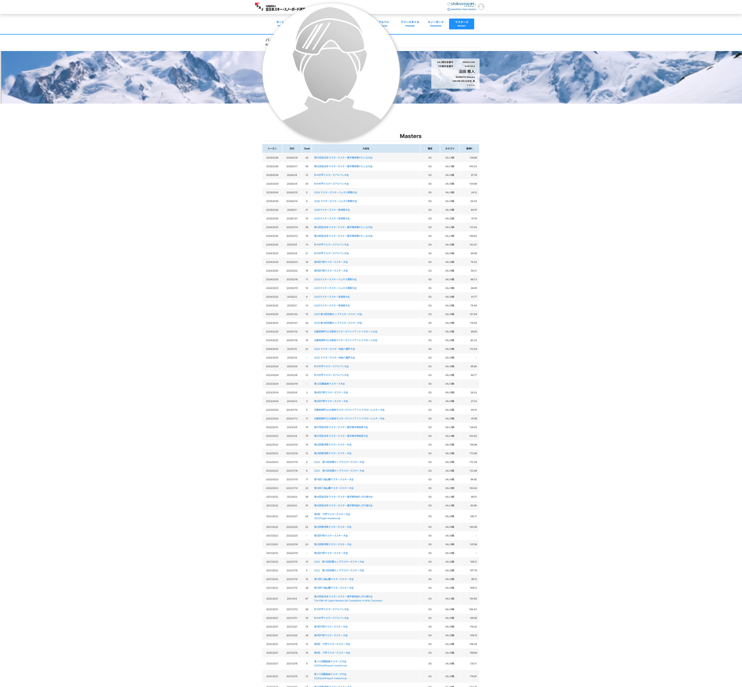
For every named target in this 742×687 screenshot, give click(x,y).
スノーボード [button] (436, 23)
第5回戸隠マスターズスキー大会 (331, 261)
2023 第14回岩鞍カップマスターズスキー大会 (339, 462)
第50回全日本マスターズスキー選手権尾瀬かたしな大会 (343, 157)
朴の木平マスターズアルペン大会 (331, 175)
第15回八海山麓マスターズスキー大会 (334, 579)
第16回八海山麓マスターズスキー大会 (334, 479)
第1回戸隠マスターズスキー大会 (331, 626)
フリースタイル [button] (410, 23)
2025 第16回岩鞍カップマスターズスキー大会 (338, 314)
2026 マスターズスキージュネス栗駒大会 (335, 192)
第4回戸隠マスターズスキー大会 (331, 392)
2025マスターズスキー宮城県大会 (332, 296)
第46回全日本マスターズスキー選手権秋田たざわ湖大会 (343, 496)
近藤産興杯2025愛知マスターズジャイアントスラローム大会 (345, 331)
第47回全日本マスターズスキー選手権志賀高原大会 (341, 427)
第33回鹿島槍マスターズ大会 (329, 383)
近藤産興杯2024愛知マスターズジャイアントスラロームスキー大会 (349, 409)
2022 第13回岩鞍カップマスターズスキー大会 (339, 561)
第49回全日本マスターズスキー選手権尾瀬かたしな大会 (343, 227)
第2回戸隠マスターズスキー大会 (331, 535)
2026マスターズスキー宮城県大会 (332, 209)
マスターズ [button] (461, 23)
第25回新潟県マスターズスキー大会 (332, 526)
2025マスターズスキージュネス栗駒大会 (335, 279)
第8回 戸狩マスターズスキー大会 (332, 644)
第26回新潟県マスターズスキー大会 (332, 444)
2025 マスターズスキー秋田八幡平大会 (334, 348)
